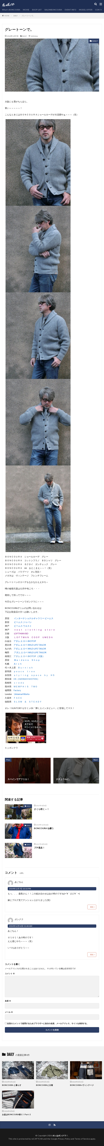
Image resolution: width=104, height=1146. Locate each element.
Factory (17, 690)
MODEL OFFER (85, 10)
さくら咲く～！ (41, 809)
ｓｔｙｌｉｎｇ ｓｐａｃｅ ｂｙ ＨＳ (34, 675)
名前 (8, 1001)
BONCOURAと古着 (44, 1085)
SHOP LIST (37, 10)
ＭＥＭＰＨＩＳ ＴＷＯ (25, 686)
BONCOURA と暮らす (11, 1085)
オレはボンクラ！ (60, 1135)
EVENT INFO (70, 10)
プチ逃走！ (39, 847)
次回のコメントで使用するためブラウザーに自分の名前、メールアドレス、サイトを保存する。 (48, 1023)
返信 (91, 907)
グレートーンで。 (28, 16)
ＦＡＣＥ (18, 698)
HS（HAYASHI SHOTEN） (26, 679)
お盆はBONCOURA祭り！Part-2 (16, 1114)
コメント (10, 973)
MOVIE (26, 10)
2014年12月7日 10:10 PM (20, 889)
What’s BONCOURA (11, 10)
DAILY (15, 16)
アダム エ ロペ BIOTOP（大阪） (29, 656)
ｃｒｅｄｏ (19, 682)
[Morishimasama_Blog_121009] (26, 741)
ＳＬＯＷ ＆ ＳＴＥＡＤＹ (28, 701)
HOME (6, 15)
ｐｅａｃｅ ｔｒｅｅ (24, 671)
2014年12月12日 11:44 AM (20, 926)
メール (9, 1012)
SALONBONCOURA (53, 10)
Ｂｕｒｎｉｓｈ (25, 667)
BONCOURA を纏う (44, 828)
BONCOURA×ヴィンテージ (82, 1085)
